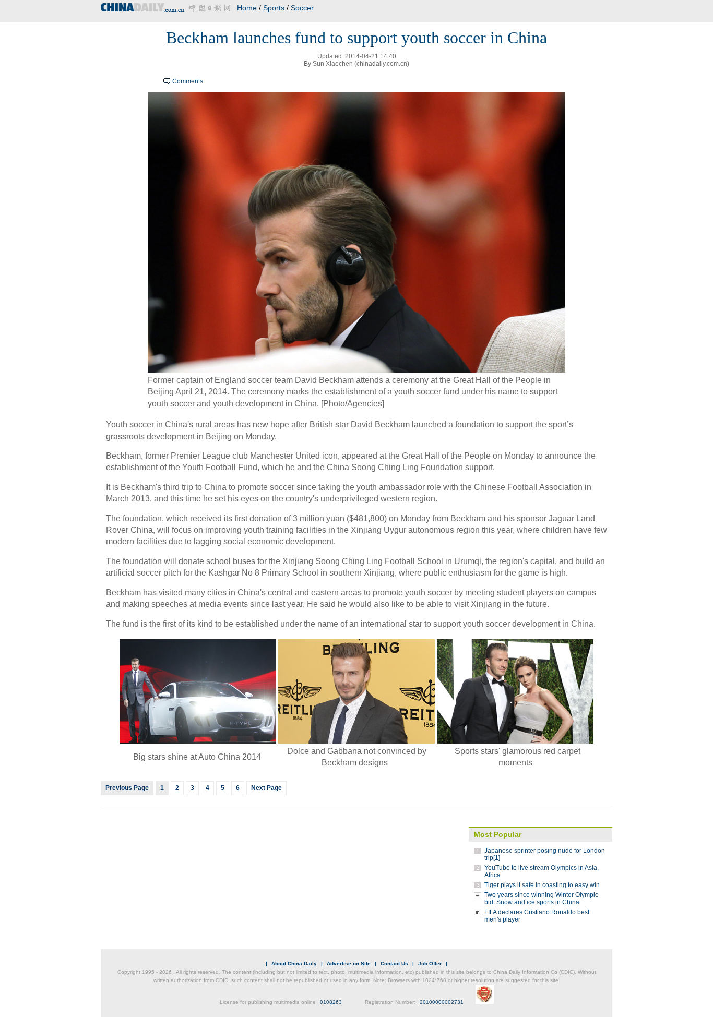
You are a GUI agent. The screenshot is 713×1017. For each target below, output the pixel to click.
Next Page (266, 788)
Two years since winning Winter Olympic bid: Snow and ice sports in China (541, 898)
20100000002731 (442, 1002)
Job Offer (430, 963)
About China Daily (294, 963)
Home (247, 8)
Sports (273, 8)
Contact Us (394, 963)
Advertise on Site (349, 963)
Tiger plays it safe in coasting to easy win (542, 885)
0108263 (331, 1002)
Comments (187, 81)
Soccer (302, 8)
